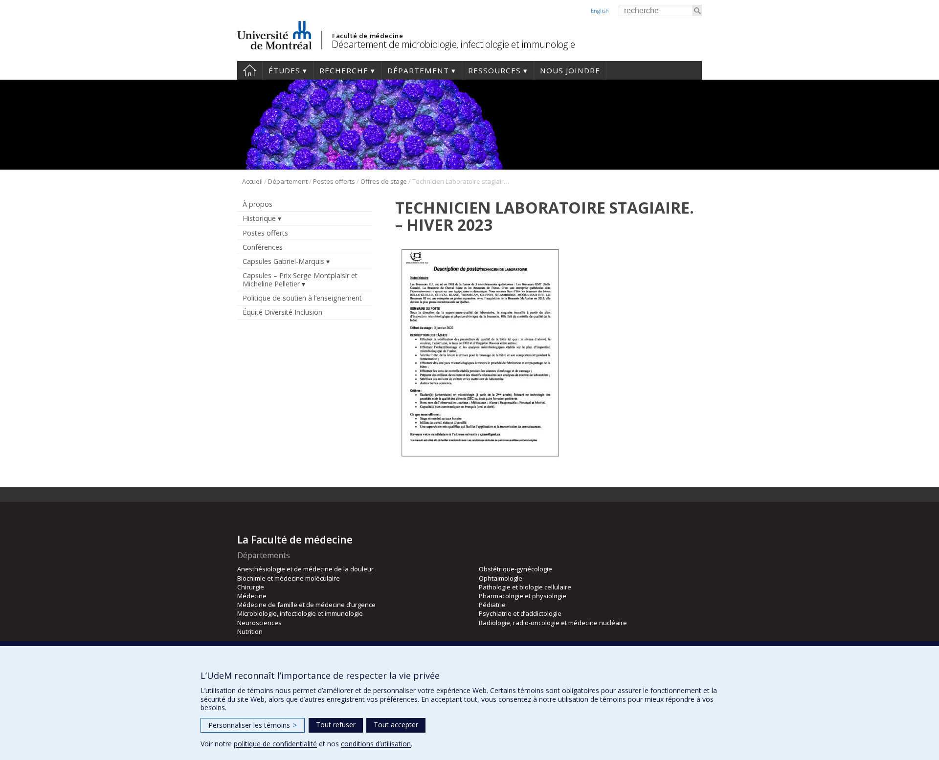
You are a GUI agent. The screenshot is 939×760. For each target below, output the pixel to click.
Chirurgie (250, 587)
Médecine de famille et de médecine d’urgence (306, 604)
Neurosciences (259, 622)
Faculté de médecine (367, 35)
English (600, 10)
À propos (257, 204)
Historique (259, 218)
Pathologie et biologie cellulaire (525, 587)
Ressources (494, 70)
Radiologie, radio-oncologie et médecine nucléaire (553, 622)
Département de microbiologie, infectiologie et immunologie (453, 44)
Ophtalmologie (500, 578)
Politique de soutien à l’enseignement (302, 298)
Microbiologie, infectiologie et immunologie (300, 613)
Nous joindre (570, 70)
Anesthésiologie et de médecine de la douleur (305, 569)
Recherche (343, 70)
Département (418, 70)
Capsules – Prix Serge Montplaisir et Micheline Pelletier (300, 279)
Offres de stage (383, 181)
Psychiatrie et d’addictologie (520, 613)
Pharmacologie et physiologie (522, 595)
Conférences (263, 247)
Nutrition (250, 631)
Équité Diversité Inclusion (282, 312)
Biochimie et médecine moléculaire (288, 578)
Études (284, 70)
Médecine (252, 595)
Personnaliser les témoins (252, 725)
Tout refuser (336, 724)
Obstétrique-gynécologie (515, 569)
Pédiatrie (492, 604)
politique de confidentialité (275, 743)
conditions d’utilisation (376, 743)
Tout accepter (396, 724)
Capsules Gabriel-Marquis (283, 261)
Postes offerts (334, 181)
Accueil (249, 70)
